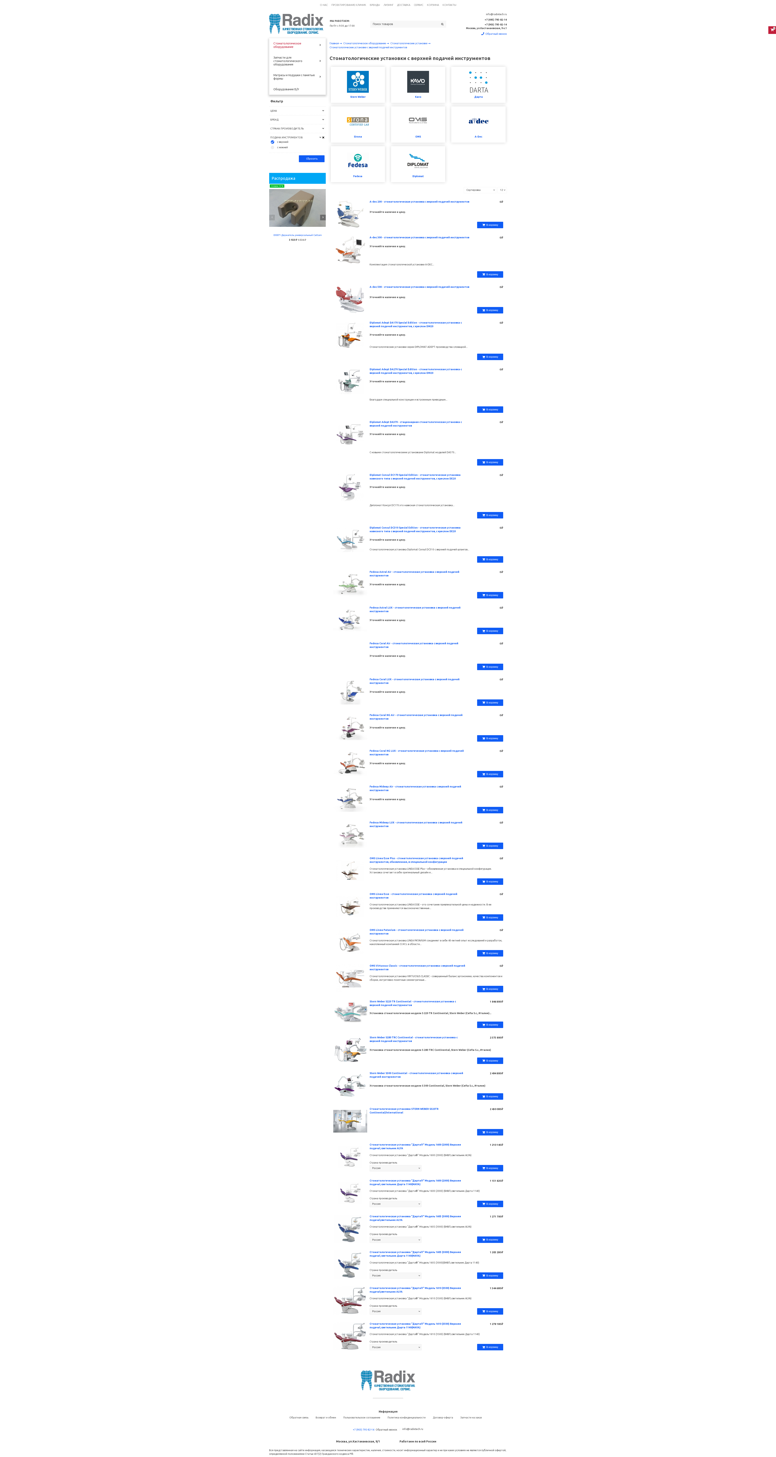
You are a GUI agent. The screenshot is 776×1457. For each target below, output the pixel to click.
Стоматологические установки (409, 43)
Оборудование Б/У (286, 89)
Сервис (418, 4)
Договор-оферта (443, 1417)
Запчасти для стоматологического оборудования (287, 61)
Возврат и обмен (326, 1417)
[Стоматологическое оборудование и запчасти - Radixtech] (296, 24)
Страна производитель (383, 1162)
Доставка (403, 4)
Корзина (433, 4)
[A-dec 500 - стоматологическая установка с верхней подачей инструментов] (350, 299)
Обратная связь (298, 1417)
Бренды (375, 4)
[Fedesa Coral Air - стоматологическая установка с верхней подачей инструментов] (350, 655)
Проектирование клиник (348, 4)
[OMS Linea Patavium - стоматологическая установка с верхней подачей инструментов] (350, 942)
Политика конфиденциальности (407, 1417)
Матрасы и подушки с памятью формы (294, 77)
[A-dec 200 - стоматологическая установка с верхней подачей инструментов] (350, 213)
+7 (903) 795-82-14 (363, 1429)
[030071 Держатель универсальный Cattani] (297, 208)
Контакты (449, 4)
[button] (272, 217)
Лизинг (388, 4)
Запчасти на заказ (471, 1417)
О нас (324, 4)
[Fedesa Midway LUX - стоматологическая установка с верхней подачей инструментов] (350, 834)
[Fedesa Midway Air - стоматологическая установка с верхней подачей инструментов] (350, 799)
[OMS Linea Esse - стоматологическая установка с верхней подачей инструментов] (350, 906)
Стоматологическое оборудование (287, 45)
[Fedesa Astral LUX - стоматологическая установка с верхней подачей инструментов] (350, 619)
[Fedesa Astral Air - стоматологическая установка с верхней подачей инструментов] (350, 584)
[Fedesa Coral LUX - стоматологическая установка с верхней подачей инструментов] (350, 691)
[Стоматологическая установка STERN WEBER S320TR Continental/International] (350, 1121)
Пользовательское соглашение (361, 1417)
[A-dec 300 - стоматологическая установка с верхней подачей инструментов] (350, 249)
